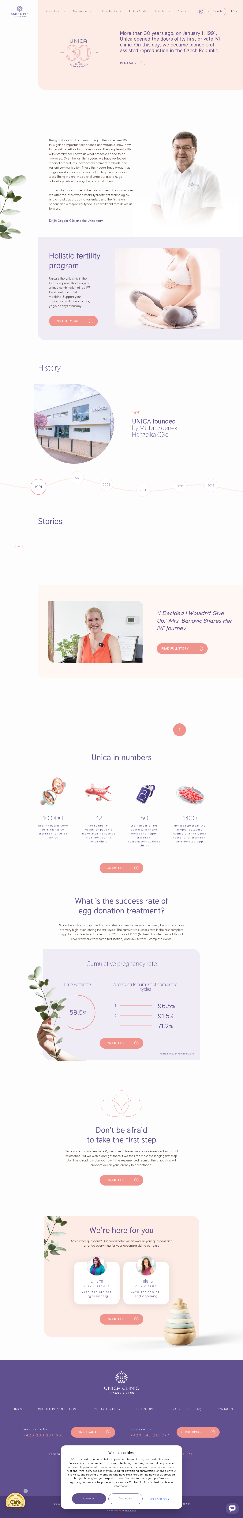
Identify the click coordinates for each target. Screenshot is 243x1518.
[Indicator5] (19, 582)
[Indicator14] (19, 662)
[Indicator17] (19, 689)
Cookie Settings (157, 1499)
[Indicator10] (19, 626)
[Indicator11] (19, 635)
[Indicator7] (19, 600)
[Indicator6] (19, 591)
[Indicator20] (19, 716)
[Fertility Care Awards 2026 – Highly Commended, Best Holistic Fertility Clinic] (15, 1501)
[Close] (26, 1491)
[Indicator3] (19, 564)
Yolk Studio (130, 1510)
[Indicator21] (19, 724)
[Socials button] (189, 1454)
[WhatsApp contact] (201, 11)
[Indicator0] (19, 537)
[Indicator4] (19, 573)
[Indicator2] (19, 555)
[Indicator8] (19, 609)
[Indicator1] (19, 546)
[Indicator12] (19, 644)
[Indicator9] (19, 618)
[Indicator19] (19, 707)
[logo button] (20, 11)
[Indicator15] (19, 671)
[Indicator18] (19, 698)
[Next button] (179, 729)
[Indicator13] (19, 653)
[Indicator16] (19, 680)
